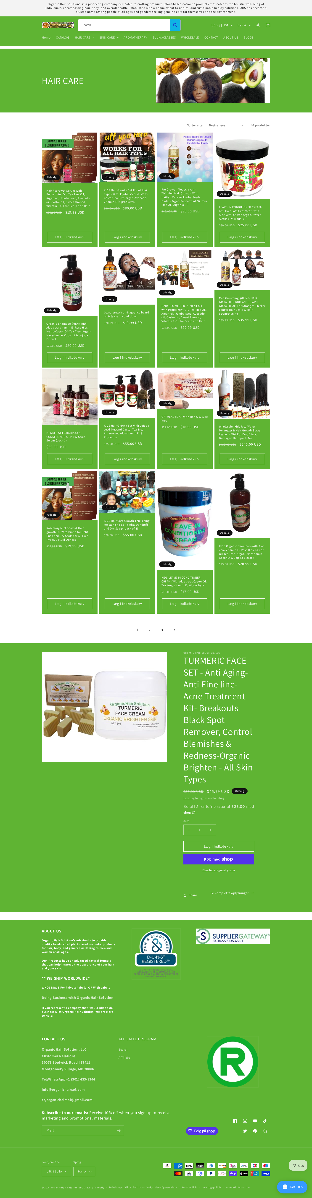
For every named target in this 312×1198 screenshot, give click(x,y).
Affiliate (124, 1057)
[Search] (175, 25)
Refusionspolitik (118, 1187)
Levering (189, 798)
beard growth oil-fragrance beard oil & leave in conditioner (126, 314)
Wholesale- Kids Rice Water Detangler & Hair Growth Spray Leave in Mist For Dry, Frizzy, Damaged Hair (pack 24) (239, 432)
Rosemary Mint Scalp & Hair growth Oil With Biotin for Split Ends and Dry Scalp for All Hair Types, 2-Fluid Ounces (67, 534)
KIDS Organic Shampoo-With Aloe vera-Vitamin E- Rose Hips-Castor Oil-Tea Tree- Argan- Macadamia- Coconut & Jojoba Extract (241, 552)
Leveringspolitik (211, 1187)
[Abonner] (119, 1130)
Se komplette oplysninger (230, 893)
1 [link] (137, 629)
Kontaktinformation (238, 1187)
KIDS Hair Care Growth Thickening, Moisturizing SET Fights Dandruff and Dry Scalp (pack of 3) (127, 524)
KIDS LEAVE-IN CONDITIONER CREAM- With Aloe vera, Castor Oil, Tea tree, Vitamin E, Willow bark (184, 581)
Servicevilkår (189, 1187)
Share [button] (193, 895)
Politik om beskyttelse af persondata (155, 1187)
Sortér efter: (195, 125)
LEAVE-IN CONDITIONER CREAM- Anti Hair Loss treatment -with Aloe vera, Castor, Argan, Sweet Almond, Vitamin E (240, 213)
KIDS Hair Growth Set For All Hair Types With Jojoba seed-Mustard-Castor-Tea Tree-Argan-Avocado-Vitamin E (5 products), (126, 196)
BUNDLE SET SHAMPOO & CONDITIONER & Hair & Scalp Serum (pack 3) (66, 437)
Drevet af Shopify (94, 1187)
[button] (84, 37)
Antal (186, 821)
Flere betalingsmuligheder (218, 870)
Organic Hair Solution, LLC (67, 1187)
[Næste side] (174, 630)
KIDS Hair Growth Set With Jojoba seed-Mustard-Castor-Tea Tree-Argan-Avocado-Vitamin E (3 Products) (126, 431)
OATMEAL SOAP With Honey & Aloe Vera (184, 419)
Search (124, 1049)
